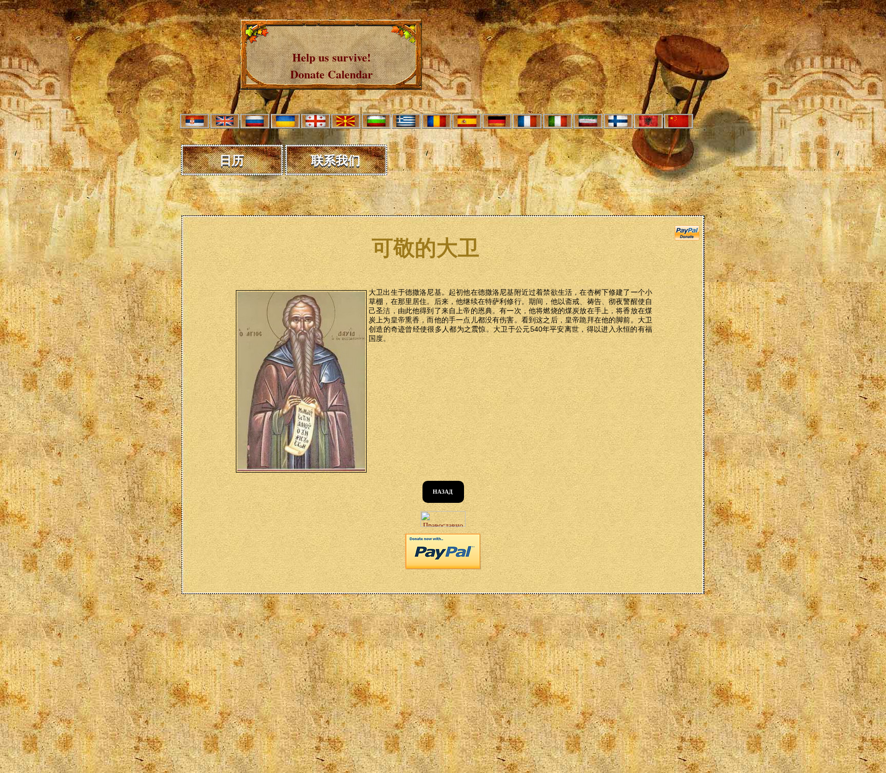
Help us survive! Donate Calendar (331, 66)
